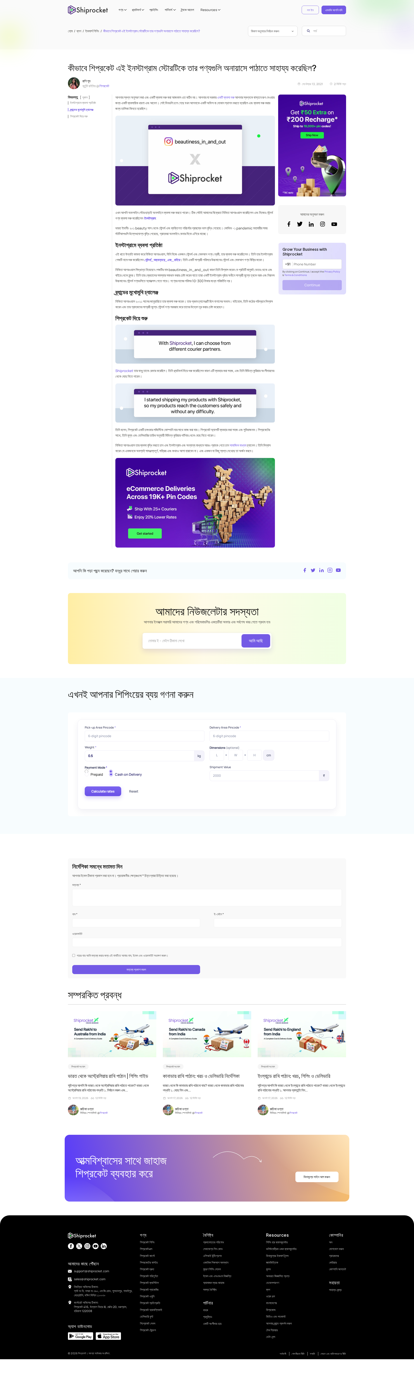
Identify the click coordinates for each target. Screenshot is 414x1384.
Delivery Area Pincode (225, 727)
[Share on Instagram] (329, 571)
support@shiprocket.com (91, 1271)
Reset (133, 791)
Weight (90, 747)
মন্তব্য (76, 885)
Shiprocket (124, 370)
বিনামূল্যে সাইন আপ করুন (317, 1177)
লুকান (85, 97)
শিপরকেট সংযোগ (78, 1066)
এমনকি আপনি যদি (333, 10)
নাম (74, 914)
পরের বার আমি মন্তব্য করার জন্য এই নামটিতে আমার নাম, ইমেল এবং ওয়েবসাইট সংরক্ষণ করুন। (122, 955)
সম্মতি (312, 1354)
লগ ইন (310, 10)
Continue (312, 285)
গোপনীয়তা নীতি (298, 1354)
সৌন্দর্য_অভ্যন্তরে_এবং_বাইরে (162, 260)
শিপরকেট (104, 86)
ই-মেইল (219, 914)
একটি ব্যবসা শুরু (225, 97)
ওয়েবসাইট (77, 934)
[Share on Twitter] (313, 571)
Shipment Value (220, 767)
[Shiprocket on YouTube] (338, 571)
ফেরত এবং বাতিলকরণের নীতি (333, 1354)
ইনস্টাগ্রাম (149, 218)
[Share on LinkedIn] (321, 571)
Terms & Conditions (295, 275)
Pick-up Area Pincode (100, 727)
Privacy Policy (332, 271)
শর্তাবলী (283, 1354)
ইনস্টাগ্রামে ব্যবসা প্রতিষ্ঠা (83, 103)
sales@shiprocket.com (89, 1279)
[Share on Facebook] (304, 571)
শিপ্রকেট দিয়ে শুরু (79, 116)
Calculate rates (102, 791)
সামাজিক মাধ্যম (238, 445)
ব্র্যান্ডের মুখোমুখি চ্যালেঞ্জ (81, 109)
